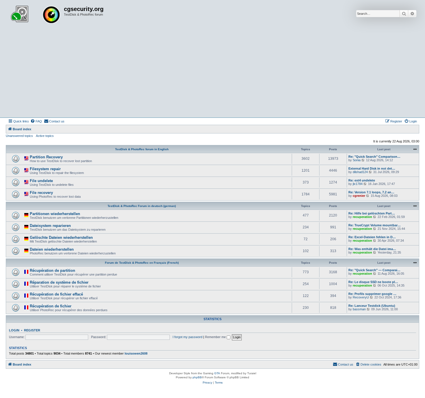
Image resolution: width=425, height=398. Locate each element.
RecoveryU (361, 297)
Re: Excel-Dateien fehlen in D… (372, 237)
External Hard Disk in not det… (371, 168)
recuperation (362, 217)
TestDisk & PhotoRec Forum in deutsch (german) (142, 206)
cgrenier (359, 195)
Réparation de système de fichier (59, 282)
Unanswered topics (19, 135)
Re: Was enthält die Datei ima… (372, 249)
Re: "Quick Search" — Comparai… (374, 270)
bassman (359, 309)
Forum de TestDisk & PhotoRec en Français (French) (142, 262)
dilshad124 (360, 172)
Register (32, 330)
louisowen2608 (136, 353)
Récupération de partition (52, 270)
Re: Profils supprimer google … (372, 294)
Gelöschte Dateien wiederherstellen (61, 237)
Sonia (357, 160)
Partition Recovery (46, 157)
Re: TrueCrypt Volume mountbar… (374, 225)
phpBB (197, 377)
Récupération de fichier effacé (56, 294)
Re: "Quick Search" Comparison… (374, 156)
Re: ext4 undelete (361, 180)
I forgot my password (187, 337)
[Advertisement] (212, 74)
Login (14, 330)
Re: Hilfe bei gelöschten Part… (371, 213)
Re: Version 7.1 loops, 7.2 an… (371, 192)
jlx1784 (358, 184)
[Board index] (35, 15)
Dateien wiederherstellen (52, 249)
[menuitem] (36, 121)
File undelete (41, 181)
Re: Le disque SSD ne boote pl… (373, 282)
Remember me (216, 337)
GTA (217, 373)
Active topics (45, 135)
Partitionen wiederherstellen (55, 214)
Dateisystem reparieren (50, 225)
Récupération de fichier (50, 306)
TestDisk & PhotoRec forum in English (142, 149)
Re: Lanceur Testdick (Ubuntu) (371, 305)
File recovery (41, 192)
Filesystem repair (45, 169)
